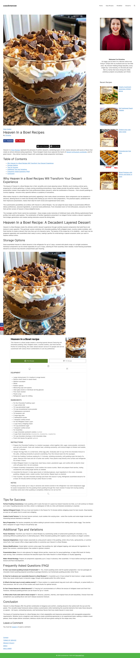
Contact (5, 637)
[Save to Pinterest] (2, 329)
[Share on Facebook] (2, 324)
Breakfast (119, 5)
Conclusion (11, 173)
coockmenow (10, 5)
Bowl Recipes (15, 150)
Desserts (128, 5)
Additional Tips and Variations (17, 169)
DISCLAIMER (7, 648)
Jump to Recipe (43, 146)
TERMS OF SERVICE (9, 640)
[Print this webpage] (2, 333)
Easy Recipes (110, 5)
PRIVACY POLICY (8, 643)
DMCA (5, 646)
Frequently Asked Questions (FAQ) (18, 171)
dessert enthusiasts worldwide (77, 152)
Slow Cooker (7, 129)
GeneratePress (79, 655)
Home (101, 5)
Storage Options (12, 165)
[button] (134, 5)
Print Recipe (56, 146)
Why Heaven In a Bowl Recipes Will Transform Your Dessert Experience (30, 163)
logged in (15, 627)
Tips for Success (12, 167)
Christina (8, 135)
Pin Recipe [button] (68, 361)
